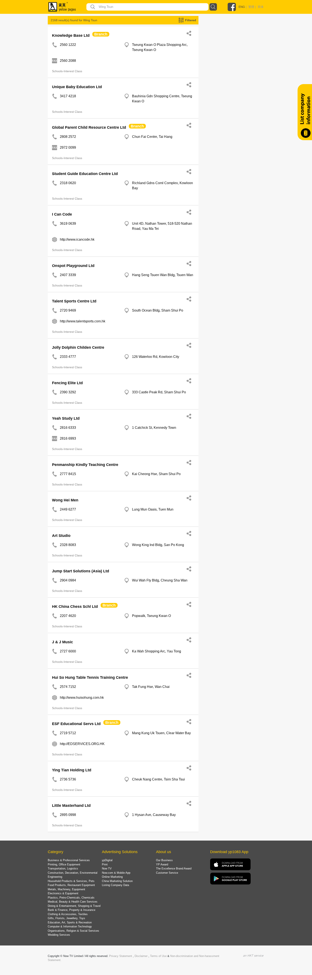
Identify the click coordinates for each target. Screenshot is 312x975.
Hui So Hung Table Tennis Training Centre (90, 677)
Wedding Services (59, 934)
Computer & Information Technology (70, 926)
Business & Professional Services (69, 860)
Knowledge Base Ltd (71, 35)
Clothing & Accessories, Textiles (68, 914)
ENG (242, 6)
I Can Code (62, 214)
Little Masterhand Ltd (71, 805)
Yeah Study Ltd (66, 418)
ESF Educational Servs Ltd (76, 724)
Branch (100, 34)
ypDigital (107, 860)
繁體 (251, 6)
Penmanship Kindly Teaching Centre (85, 465)
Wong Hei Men (65, 500)
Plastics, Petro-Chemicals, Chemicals (71, 897)
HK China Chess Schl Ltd (75, 606)
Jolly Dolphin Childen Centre (78, 347)
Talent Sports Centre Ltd (74, 301)
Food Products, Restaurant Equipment (71, 885)
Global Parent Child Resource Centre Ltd (89, 127)
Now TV (107, 868)
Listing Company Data (115, 885)
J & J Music (62, 642)
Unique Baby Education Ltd (77, 87)
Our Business (164, 860)
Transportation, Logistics (63, 868)
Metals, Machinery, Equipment (66, 889)
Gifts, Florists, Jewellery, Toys (66, 918)
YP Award (162, 864)
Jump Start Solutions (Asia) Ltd (80, 571)
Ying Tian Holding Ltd (71, 770)
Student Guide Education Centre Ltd (85, 174)
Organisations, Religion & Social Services (73, 930)
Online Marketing (112, 876)
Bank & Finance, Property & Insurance (71, 910)
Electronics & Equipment (63, 893)
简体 (261, 6)
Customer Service (167, 872)
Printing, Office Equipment (64, 864)
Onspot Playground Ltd (73, 266)
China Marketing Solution (117, 881)
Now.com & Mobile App (116, 872)
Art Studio (61, 535)
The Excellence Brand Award (173, 868)
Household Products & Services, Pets (71, 881)
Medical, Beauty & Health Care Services (72, 901)
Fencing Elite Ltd (67, 383)
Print (105, 864)
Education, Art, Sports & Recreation (70, 922)
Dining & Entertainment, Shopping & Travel (74, 905)
